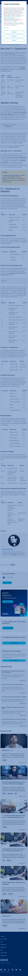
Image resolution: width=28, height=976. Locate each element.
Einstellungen (20, 12)
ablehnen (12, 21)
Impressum (6, 27)
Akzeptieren (15, 22)
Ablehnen (14, 40)
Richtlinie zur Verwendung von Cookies (12, 17)
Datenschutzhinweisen (9, 18)
